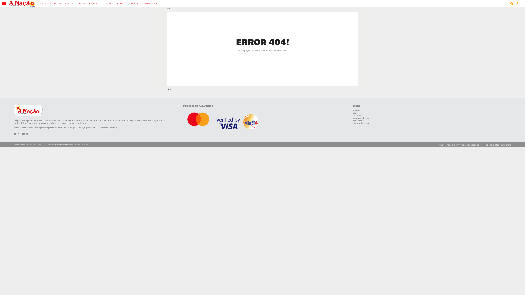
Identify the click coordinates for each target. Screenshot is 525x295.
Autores (356, 110)
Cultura (81, 3)
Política (69, 3)
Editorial (357, 115)
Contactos (358, 113)
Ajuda (441, 145)
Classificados (149, 3)
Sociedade (55, 3)
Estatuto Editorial (361, 118)
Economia (94, 3)
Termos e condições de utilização (496, 145)
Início (43, 3)
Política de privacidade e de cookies (463, 145)
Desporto (108, 3)
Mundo (121, 3)
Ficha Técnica (359, 120)
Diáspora (133, 3)
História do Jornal (361, 123)
